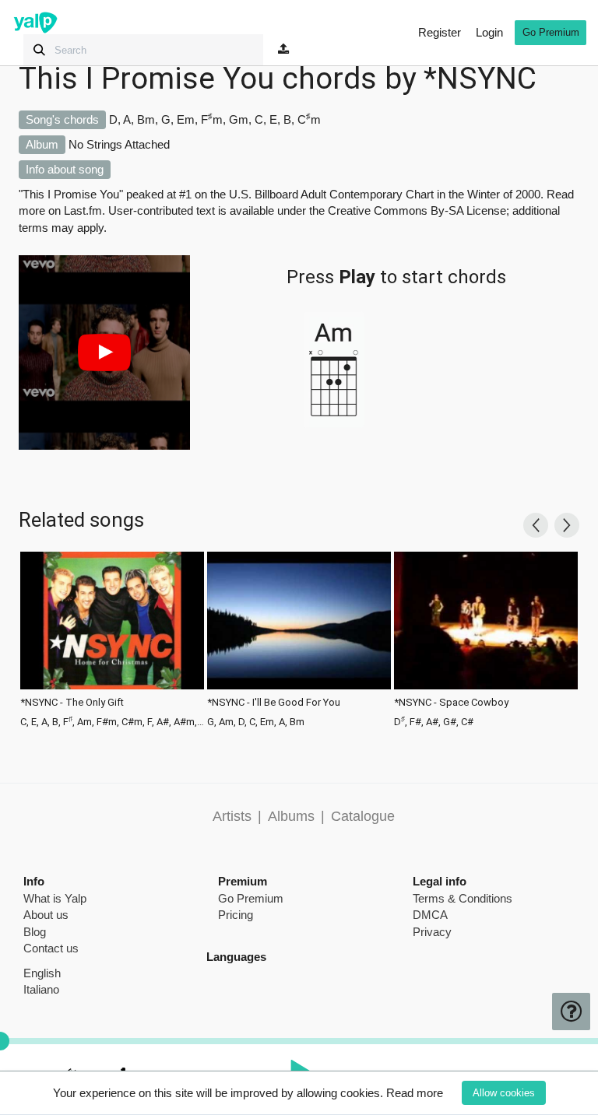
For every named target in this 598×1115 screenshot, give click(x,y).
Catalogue (363, 816)
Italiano (41, 989)
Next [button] (566, 525)
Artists (232, 816)
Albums (291, 816)
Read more (414, 1092)
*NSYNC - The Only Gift (72, 702)
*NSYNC (480, 78)
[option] (112, 638)
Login (489, 32)
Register (439, 32)
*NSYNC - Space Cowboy (451, 702)
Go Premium (550, 32)
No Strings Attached (119, 144)
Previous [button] (535, 525)
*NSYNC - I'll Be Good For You (273, 702)
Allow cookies (504, 1093)
